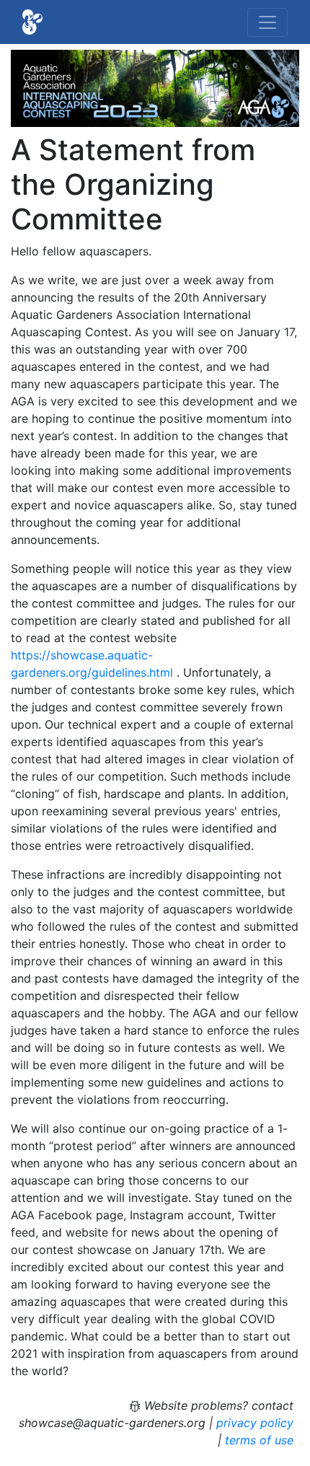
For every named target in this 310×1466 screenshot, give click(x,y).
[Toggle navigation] (267, 22)
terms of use (259, 1440)
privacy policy (254, 1422)
